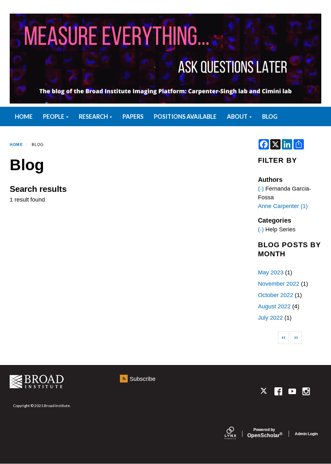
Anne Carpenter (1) (283, 206)
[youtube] (292, 391)
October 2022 (275, 295)
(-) (261, 188)
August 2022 (274, 306)
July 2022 (270, 318)
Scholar (264, 433)
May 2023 (270, 272)
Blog (269, 116)
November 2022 (278, 284)
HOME (24, 116)
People (54, 116)
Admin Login (306, 434)
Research (94, 116)
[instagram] (306, 391)
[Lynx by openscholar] (236, 433)
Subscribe (142, 379)
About (238, 116)
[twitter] (264, 391)
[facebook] (278, 391)
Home (16, 144)
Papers (133, 116)
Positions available (185, 116)
